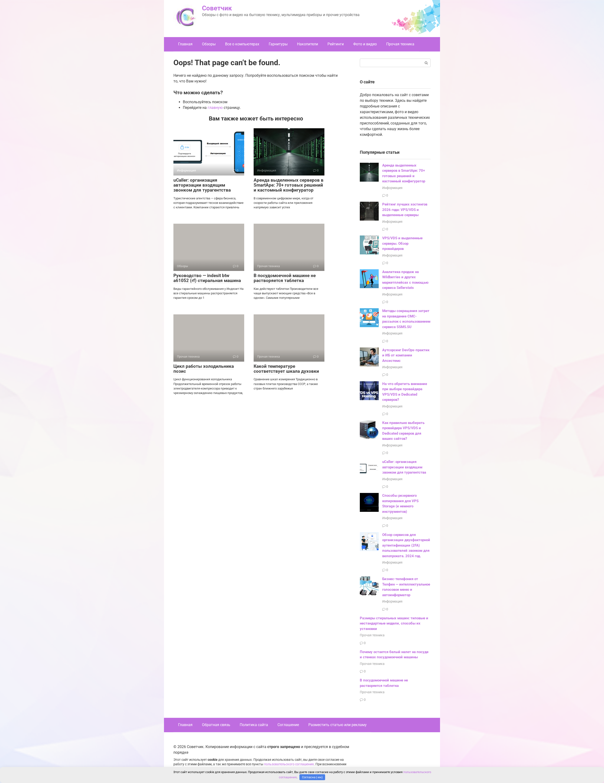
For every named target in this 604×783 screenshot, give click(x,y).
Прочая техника (400, 44)
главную (215, 107)
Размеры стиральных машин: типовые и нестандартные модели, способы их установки (394, 623)
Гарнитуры (278, 44)
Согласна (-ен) (312, 777)
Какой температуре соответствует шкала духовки (286, 369)
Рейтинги (335, 44)
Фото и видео (365, 44)
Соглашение (288, 725)
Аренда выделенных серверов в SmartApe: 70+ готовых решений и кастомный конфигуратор (288, 185)
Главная (185, 44)
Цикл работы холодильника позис (203, 369)
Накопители (307, 44)
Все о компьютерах (242, 44)
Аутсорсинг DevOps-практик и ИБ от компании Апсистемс (405, 355)
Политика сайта (254, 725)
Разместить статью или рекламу (337, 725)
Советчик (217, 8)
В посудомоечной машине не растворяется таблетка (285, 278)
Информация (392, 188)
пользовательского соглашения (289, 764)
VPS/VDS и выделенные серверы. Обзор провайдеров (402, 243)
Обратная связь (216, 725)
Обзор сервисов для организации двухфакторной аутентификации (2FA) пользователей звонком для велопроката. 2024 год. (406, 545)
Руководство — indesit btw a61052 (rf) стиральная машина (207, 278)
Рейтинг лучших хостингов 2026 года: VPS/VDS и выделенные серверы (404, 209)
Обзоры (209, 44)
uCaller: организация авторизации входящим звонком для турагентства (202, 185)
